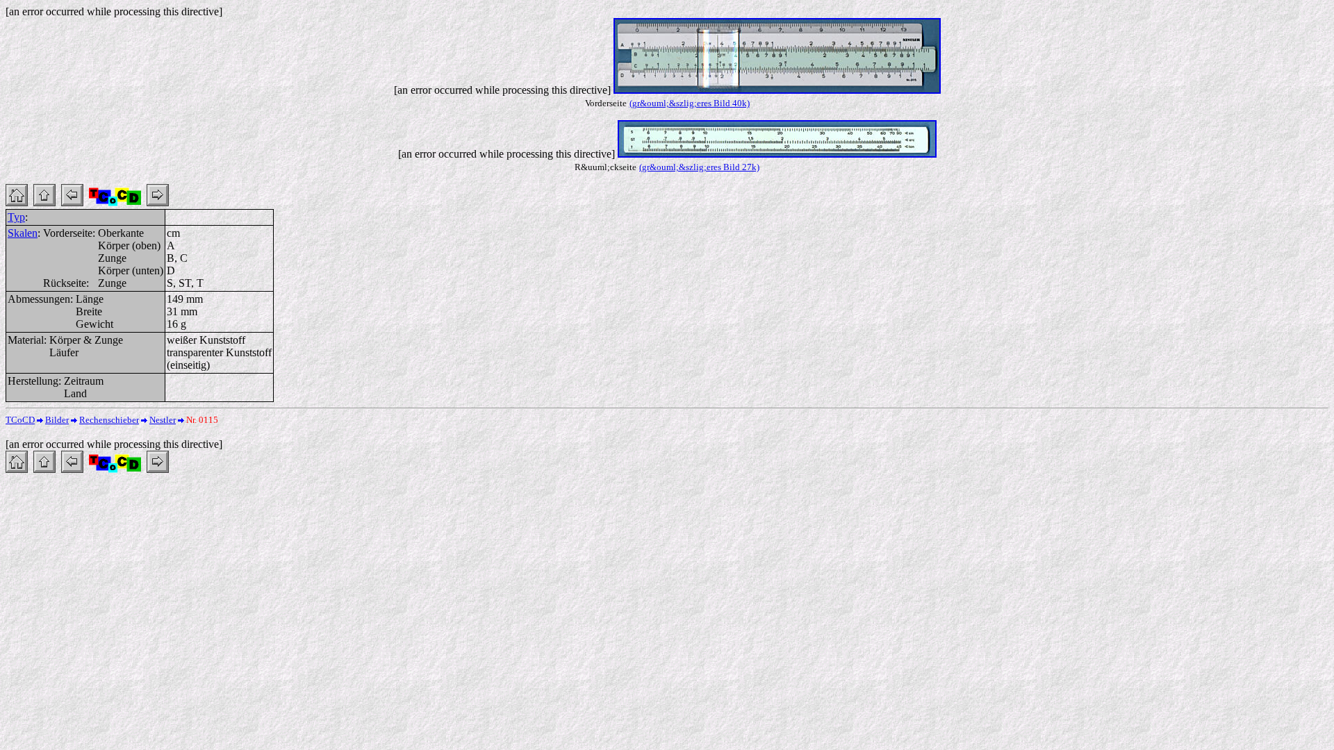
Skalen (23, 233)
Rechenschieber (109, 420)
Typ (16, 217)
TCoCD (20, 420)
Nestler (162, 420)
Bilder (57, 420)
